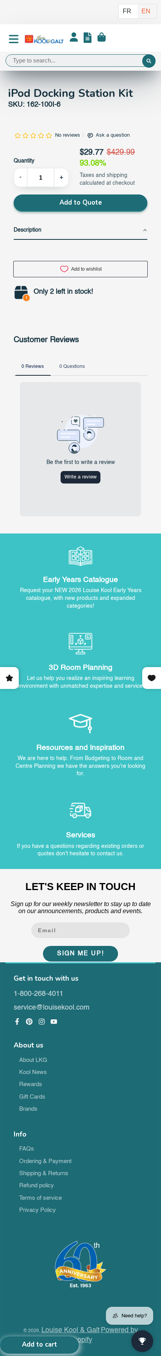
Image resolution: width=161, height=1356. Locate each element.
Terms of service (40, 1198)
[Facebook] (17, 1021)
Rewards (30, 1084)
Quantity (24, 161)
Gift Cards (32, 1097)
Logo (44, 39)
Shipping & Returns (43, 1173)
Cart (101, 39)
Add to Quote (80, 202)
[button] (81, 230)
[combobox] (80, 60)
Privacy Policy (37, 1210)
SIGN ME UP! (80, 954)
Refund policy (36, 1186)
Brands (28, 1109)
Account (74, 39)
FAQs (26, 1149)
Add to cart (39, 1344)
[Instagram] (41, 1021)
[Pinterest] (29, 1021)
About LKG (33, 1060)
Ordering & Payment (45, 1161)
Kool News (33, 1072)
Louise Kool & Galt (70, 1330)
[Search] (149, 61)
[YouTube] (53, 1021)
